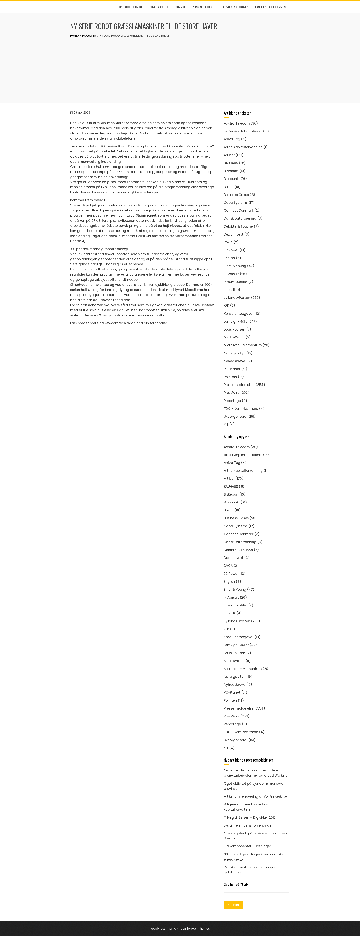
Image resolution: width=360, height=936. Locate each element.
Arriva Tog (232, 139)
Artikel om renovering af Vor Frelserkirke (255, 796)
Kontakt (180, 7)
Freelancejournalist (130, 7)
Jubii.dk (230, 290)
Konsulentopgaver (239, 313)
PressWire (231, 392)
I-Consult (231, 274)
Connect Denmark (239, 210)
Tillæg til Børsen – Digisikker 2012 (250, 817)
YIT (226, 424)
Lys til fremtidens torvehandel (248, 825)
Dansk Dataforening (240, 218)
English (229, 258)
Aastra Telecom (237, 123)
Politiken (230, 377)
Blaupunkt (232, 179)
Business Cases (236, 194)
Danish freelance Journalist (271, 7)
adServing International (243, 131)
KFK (226, 305)
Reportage (232, 401)
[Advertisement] (180, 66)
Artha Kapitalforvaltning (243, 147)
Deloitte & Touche (238, 226)
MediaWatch (234, 337)
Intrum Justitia (235, 282)
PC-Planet (232, 369)
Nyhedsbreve (234, 361)
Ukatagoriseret (236, 416)
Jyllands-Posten (237, 297)
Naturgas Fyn (234, 353)
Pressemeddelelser (203, 7)
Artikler (229, 155)
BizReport (231, 171)
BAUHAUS (231, 163)
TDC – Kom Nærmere (241, 408)
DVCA (228, 242)
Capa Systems (236, 202)
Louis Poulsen (234, 329)
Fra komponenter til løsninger (247, 846)
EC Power (231, 250)
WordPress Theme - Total (168, 929)
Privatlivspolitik (159, 7)
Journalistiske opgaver (235, 7)
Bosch (229, 187)
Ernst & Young (235, 266)
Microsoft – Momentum (243, 345)
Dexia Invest (233, 234)
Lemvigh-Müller (236, 321)
